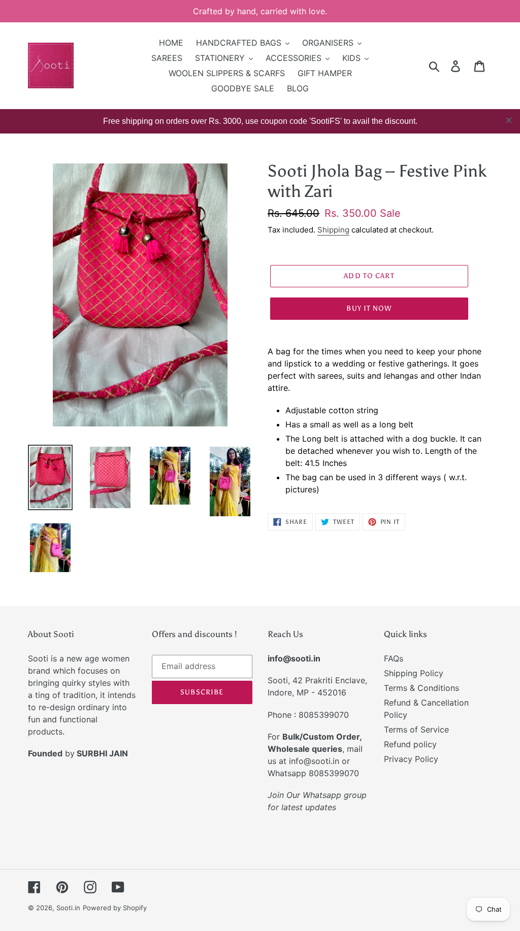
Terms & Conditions (421, 688)
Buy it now (369, 308)
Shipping (333, 230)
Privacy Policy (411, 759)
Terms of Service (416, 729)
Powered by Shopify (115, 908)
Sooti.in (68, 908)
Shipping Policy (413, 673)
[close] (509, 120)
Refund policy (410, 744)
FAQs (393, 658)
